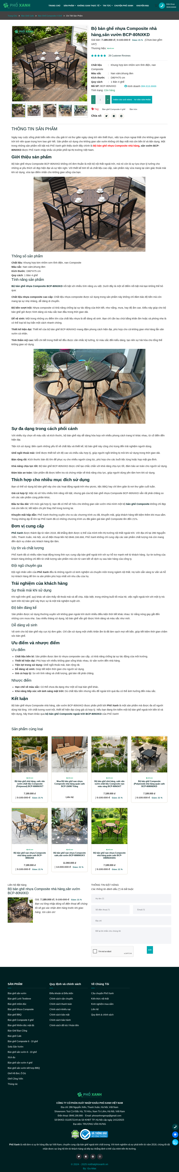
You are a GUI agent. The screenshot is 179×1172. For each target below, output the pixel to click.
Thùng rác (13, 1084)
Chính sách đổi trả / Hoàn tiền (64, 1025)
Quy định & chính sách (102, 1014)
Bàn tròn (133, 109)
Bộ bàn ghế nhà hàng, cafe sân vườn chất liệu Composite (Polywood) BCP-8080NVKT (30, 783)
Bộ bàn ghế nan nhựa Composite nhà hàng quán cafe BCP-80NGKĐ (30, 855)
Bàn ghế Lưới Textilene (19, 998)
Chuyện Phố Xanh (123, 5)
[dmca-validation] (93, 1134)
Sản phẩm (69, 5)
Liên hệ (95, 1009)
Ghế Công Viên (15, 1079)
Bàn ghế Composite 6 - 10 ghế (23, 1041)
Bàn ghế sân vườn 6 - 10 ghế (22, 1052)
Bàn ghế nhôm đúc (17, 1004)
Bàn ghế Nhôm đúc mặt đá (21, 1025)
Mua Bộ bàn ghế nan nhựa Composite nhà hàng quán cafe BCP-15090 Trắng (69, 783)
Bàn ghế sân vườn (17, 993)
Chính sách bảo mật (59, 1014)
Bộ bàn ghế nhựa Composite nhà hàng (116, 145)
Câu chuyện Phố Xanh (102, 993)
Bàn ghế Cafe (14, 1036)
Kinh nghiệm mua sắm (102, 1004)
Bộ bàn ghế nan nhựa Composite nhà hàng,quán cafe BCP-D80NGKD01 (109, 855)
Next (83, 63)
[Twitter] (79, 1156)
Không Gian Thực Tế (88, 5)
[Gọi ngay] (175, 1127)
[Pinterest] (93, 1156)
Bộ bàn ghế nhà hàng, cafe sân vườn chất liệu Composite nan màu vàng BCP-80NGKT (109, 783)
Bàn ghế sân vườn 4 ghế (20, 1063)
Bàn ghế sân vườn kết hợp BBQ (24, 1068)
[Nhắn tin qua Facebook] (175, 1134)
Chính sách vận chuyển (61, 998)
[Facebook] (86, 1156)
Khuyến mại (142, 5)
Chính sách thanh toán (61, 1004)
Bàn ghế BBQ (14, 1014)
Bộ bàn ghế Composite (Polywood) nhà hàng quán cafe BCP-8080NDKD (149, 783)
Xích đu (11, 1057)
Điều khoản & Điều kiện (61, 993)
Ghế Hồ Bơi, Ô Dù (17, 1073)
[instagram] (100, 1156)
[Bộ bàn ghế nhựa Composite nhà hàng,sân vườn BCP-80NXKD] (49, 63)
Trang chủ (54, 5)
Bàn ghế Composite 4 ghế (113, 109)
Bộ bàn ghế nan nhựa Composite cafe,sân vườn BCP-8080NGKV (69, 854)
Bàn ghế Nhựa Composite (21, 1009)
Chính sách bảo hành (60, 1020)
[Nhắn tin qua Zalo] (175, 1142)
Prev (16, 63)
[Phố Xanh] (110, 48)
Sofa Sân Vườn (15, 1047)
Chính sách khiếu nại (60, 1009)
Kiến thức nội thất (100, 998)
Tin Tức (107, 5)
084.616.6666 (148, 86)
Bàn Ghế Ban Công (17, 1031)
